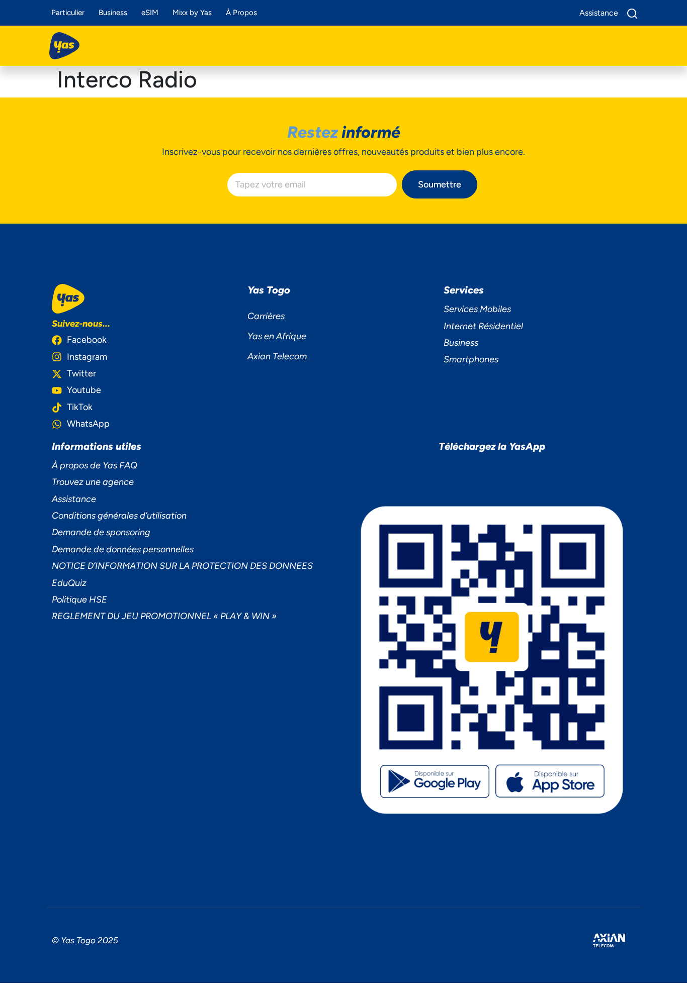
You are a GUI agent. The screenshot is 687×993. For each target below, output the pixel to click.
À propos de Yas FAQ (94, 465)
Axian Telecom (277, 356)
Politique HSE (79, 599)
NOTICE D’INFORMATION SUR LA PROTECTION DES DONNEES (182, 565)
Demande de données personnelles (123, 549)
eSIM (149, 12)
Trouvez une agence (93, 481)
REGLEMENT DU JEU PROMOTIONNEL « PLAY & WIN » (164, 616)
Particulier (67, 12)
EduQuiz (69, 582)
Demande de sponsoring (101, 532)
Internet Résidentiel (483, 326)
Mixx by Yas (192, 12)
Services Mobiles (477, 309)
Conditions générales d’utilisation (119, 515)
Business (113, 12)
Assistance (74, 499)
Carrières (266, 316)
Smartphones (471, 359)
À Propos (241, 12)
